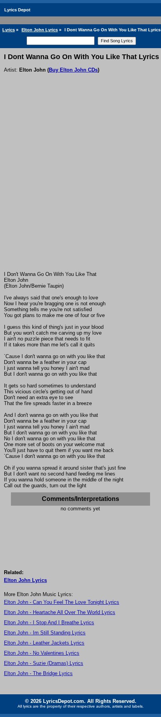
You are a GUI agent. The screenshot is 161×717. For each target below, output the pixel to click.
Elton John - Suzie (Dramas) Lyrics (43, 663)
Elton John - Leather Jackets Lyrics (44, 643)
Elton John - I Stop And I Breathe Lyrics (49, 622)
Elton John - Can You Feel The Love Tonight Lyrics (61, 602)
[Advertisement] (80, 186)
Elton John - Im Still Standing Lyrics (45, 633)
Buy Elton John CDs (73, 70)
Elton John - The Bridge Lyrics (38, 673)
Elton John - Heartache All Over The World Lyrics (59, 612)
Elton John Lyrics (39, 29)
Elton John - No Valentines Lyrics (41, 653)
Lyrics (8, 29)
